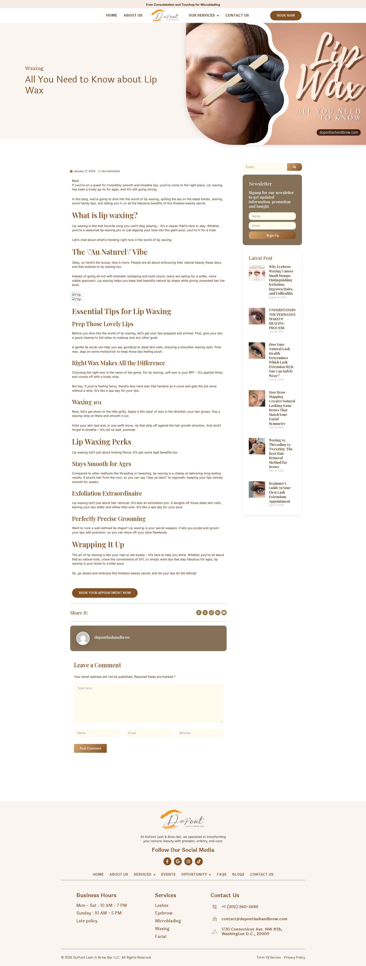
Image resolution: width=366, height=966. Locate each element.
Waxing (34, 67)
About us (133, 15)
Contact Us (237, 15)
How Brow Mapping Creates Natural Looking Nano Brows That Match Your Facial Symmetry (282, 408)
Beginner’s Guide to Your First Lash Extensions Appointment (280, 492)
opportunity (194, 874)
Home (111, 15)
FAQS (221, 874)
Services (142, 874)
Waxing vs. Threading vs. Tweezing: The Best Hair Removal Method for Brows (281, 453)
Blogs (238, 874)
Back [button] (75, 181)
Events (168, 874)
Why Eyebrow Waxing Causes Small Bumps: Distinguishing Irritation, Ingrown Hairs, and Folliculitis (281, 280)
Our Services (202, 15)
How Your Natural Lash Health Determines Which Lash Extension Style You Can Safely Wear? (281, 360)
